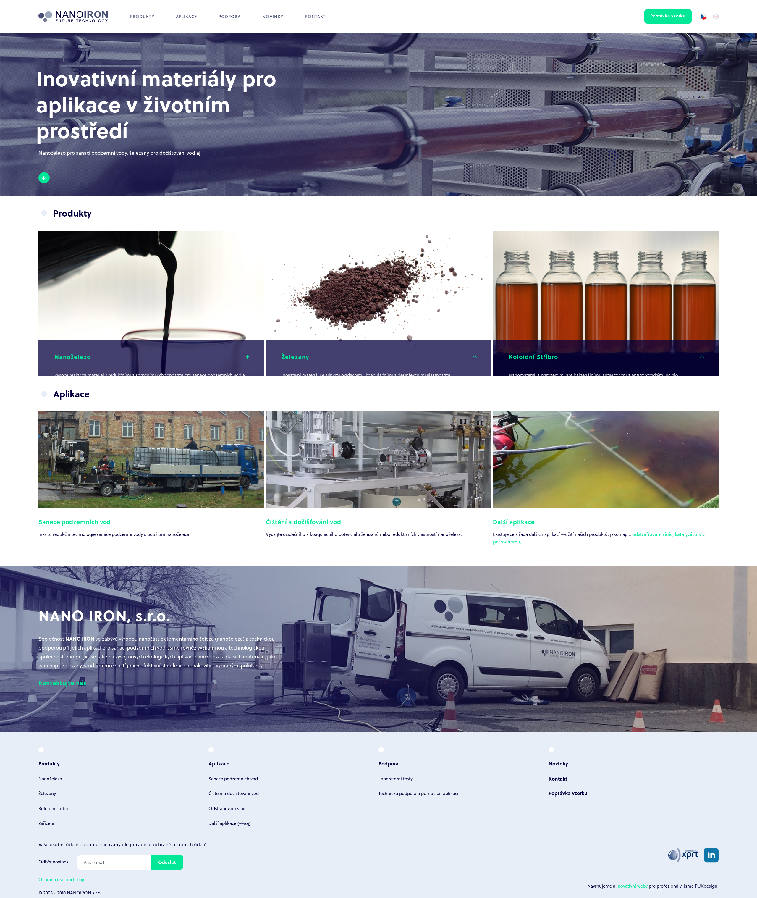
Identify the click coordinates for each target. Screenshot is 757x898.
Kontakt (315, 16)
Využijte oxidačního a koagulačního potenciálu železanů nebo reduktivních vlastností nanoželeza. (364, 527)
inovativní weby (632, 886)
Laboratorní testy (395, 778)
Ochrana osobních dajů (62, 879)
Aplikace (218, 763)
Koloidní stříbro (53, 808)
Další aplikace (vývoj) (229, 823)
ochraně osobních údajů (180, 844)
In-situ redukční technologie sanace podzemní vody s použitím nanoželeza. (114, 527)
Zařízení (46, 823)
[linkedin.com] (711, 855)
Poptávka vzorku (667, 16)
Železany (47, 793)
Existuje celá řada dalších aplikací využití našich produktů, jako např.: (562, 527)
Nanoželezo (50, 778)
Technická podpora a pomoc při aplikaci (418, 793)
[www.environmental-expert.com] (683, 855)
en (716, 16)
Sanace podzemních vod (233, 778)
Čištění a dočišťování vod (233, 793)
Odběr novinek (53, 861)
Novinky (272, 16)
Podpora (230, 16)
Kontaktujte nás (62, 682)
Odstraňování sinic (227, 808)
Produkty (142, 16)
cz (703, 16)
